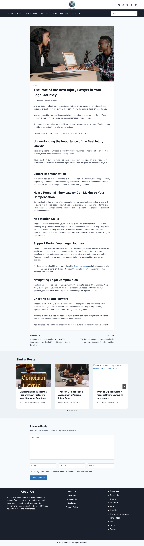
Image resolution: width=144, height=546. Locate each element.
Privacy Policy (72, 507)
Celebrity (114, 495)
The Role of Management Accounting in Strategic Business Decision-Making (97, 339)
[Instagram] (127, 5)
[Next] (124, 386)
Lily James (39, 100)
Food (35, 13)
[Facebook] (119, 5)
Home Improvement (120, 514)
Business (18, 13)
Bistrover (72, 495)
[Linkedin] (135, 5)
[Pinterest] (131, 5)
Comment (36, 437)
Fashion (28, 13)
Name (34, 466)
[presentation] (33, 375)
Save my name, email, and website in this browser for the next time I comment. (62, 472)
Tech (47, 13)
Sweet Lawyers (80, 266)
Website (92, 466)
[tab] (67, 410)
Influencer (115, 518)
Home (10, 13)
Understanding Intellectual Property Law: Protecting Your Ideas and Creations (33, 395)
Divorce (114, 499)
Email (63, 466)
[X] (123, 5)
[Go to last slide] (20, 386)
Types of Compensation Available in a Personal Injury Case (70, 395)
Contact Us (75, 13)
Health (113, 510)
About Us (72, 491)
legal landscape (44, 285)
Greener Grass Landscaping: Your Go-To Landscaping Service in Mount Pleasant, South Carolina (50, 340)
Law (41, 13)
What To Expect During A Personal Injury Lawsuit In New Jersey (110, 395)
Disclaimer (72, 503)
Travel (54, 13)
